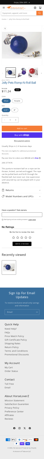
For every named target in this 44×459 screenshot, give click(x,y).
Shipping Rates (12, 343)
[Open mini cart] (40, 8)
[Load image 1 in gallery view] (11, 73)
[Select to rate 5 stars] (30, 237)
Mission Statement (14, 400)
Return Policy (12, 347)
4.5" (6, 110)
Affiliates (9, 415)
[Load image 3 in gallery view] (33, 73)
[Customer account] (35, 8)
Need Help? (11, 328)
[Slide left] (2, 73)
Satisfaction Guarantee (17, 404)
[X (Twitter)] (24, 428)
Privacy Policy (12, 407)
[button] (22, 190)
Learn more (32, 220)
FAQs (7, 332)
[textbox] (22, 214)
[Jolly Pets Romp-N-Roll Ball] (9, 267)
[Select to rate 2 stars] (17, 237)
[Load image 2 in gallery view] (22, 73)
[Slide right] (41, 73)
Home (4, 19)
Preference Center (14, 411)
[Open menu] (3, 7)
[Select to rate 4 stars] (26, 237)
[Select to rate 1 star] (13, 237)
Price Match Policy (14, 336)
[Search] (39, 13)
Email (8, 387)
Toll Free (9, 383)
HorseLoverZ (17, 448)
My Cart (9, 367)
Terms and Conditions (16, 350)
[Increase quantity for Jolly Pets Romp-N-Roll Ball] (15, 120)
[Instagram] (19, 428)
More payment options (22, 141)
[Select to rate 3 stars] (22, 237)
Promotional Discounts (17, 354)
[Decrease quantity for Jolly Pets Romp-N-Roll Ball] (4, 120)
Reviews (9, 418)
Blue (6, 101)
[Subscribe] (36, 312)
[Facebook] (14, 428)
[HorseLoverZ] (16, 8)
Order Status (11, 371)
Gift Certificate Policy (16, 339)
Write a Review (22, 244)
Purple (17, 101)
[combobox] (22, 13)
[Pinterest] (29, 428)
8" (15, 110)
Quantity (5, 115)
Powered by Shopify (29, 448)
